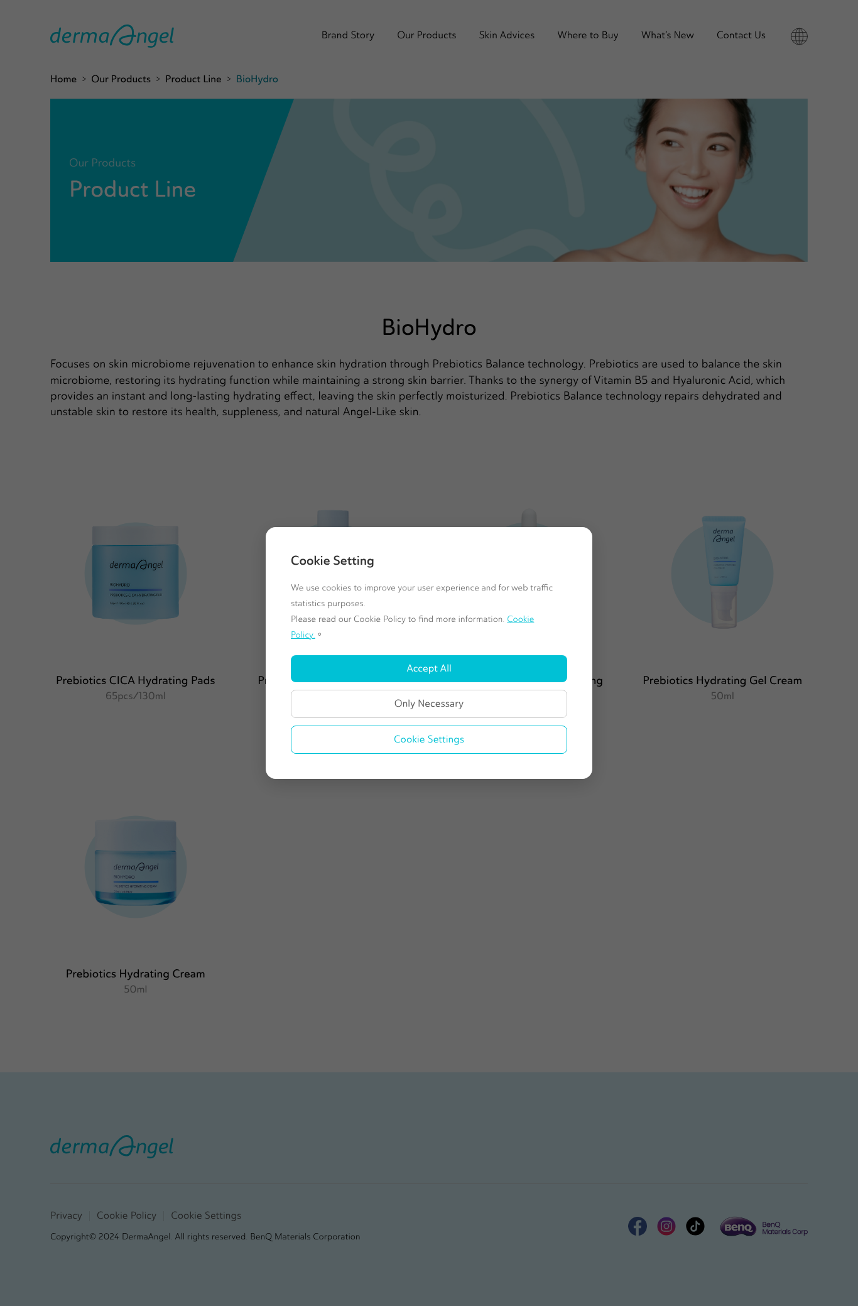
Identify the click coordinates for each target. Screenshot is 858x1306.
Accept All (429, 669)
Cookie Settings (429, 740)
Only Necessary (429, 704)
